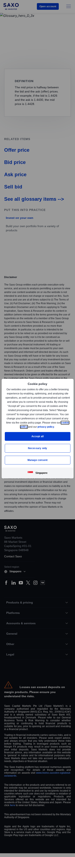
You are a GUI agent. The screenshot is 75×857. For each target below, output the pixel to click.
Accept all (37, 436)
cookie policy (29, 426)
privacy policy (55, 426)
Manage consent (37, 460)
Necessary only (37, 448)
